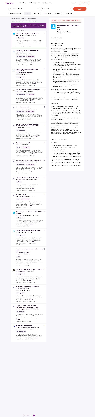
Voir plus (30, 44)
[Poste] (23, 9)
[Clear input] (38, 9)
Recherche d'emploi (15, 18)
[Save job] (44, 33)
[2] (34, 415)
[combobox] (24, 9)
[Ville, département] (55, 9)
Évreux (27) (23, 18)
